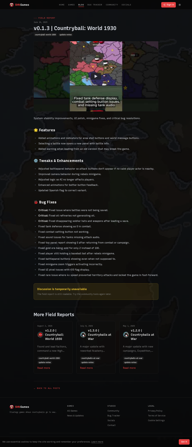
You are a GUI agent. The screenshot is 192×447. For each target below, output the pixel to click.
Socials (126, 5)
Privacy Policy (155, 411)
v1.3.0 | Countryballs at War (99, 335)
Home (62, 5)
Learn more (97, 442)
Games (71, 5)
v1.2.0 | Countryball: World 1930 (54, 335)
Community (112, 5)
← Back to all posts (47, 388)
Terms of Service (156, 415)
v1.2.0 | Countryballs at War (142, 335)
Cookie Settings (156, 420)
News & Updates (75, 415)
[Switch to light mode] (179, 5)
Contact (112, 425)
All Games (72, 411)
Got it (184, 442)
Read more (43, 367)
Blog (81, 5)
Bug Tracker (95, 5)
